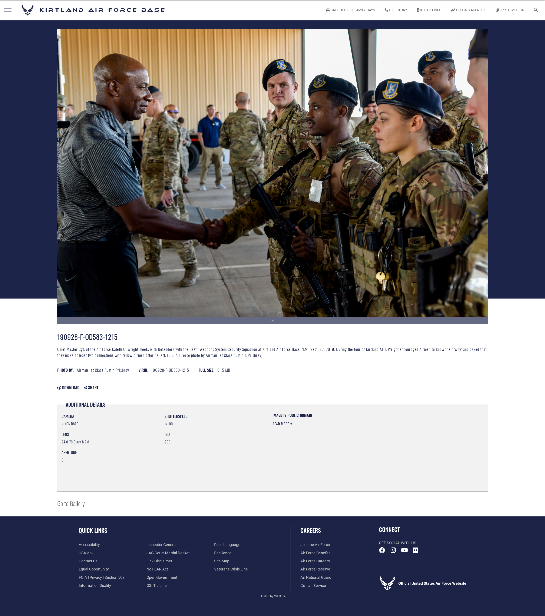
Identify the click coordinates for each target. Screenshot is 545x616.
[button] (7, 10)
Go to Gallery (71, 503)
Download (70, 387)
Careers (310, 530)
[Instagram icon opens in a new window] (393, 550)
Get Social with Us (397, 543)
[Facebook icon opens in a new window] (382, 550)
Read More (281, 423)
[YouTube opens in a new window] (404, 550)
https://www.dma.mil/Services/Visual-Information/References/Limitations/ (322, 445)
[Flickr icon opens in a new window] (415, 550)
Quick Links (93, 530)
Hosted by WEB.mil (272, 596)
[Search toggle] (536, 10)
